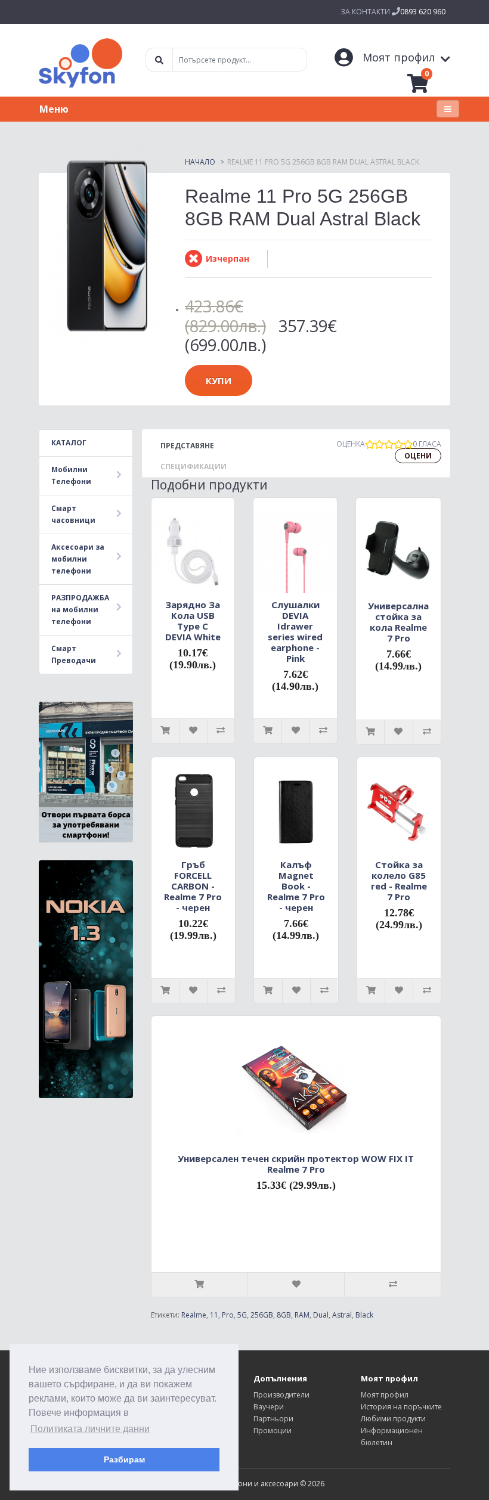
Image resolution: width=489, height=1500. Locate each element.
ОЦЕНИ (418, 456)
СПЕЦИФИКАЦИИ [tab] (193, 466)
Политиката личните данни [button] (90, 1429)
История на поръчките (401, 1407)
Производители (281, 1395)
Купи (218, 380)
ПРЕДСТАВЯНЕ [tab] (187, 446)
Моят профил (384, 1395)
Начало (200, 162)
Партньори (273, 1419)
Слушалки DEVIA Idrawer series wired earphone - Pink (295, 631)
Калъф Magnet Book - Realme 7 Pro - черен (296, 886)
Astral (342, 1315)
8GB (284, 1315)
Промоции (272, 1430)
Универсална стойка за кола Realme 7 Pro (398, 622)
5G (242, 1315)
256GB (261, 1315)
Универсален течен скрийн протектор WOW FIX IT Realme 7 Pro (296, 1163)
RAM (302, 1315)
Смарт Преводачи (73, 654)
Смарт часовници (73, 514)
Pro (228, 1315)
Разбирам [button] (124, 1459)
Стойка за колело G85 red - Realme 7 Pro (399, 881)
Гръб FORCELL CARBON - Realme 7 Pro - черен (193, 886)
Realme (193, 1315)
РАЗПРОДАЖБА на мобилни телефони (80, 610)
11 (214, 1315)
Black (364, 1315)
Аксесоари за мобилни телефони (77, 559)
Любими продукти (393, 1419)
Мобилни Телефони (71, 475)
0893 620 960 (422, 12)
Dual (321, 1315)
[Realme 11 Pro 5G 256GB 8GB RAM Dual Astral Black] (107, 245)
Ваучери (268, 1407)
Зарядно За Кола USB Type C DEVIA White (193, 621)
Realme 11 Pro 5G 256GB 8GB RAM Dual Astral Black (323, 162)
